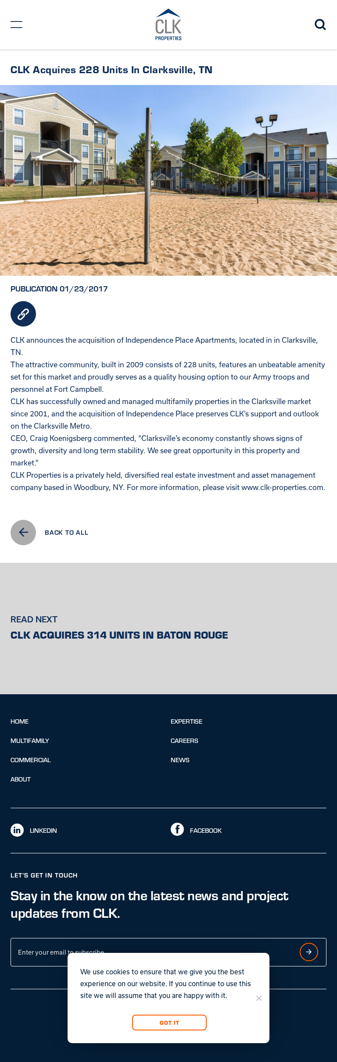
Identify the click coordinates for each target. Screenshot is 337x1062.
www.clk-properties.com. (283, 487)
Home (20, 721)
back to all (66, 532)
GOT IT (169, 1022)
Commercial (30, 760)
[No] (258, 998)
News (180, 760)
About (21, 779)
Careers (184, 740)
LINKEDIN (42, 830)
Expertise (186, 721)
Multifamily (30, 740)
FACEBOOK (205, 830)
